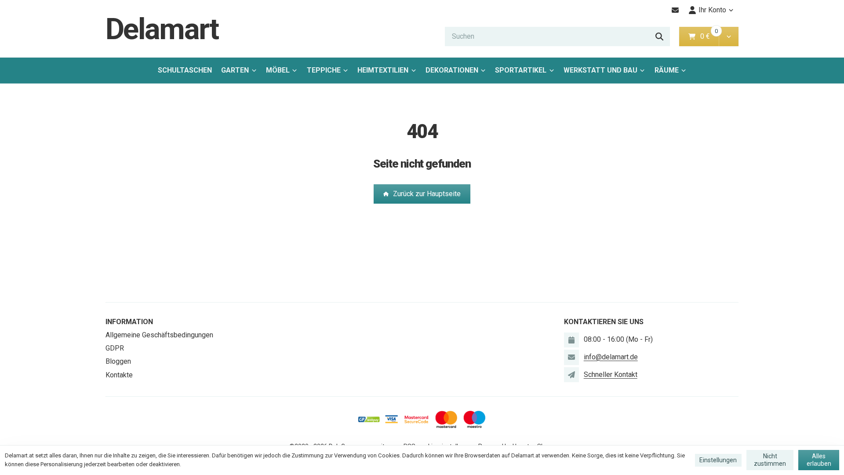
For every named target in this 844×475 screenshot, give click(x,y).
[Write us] (571, 374)
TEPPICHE (324, 70)
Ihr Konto (712, 10)
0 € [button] (708, 36)
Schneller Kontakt (610, 374)
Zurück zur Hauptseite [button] (427, 194)
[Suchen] (659, 36)
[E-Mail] (675, 10)
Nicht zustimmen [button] (770, 460)
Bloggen (118, 361)
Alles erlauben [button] (819, 460)
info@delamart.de (611, 357)
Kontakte (119, 375)
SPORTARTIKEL (520, 70)
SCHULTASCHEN (185, 70)
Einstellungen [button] (718, 460)
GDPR (115, 348)
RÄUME (667, 70)
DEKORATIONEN (452, 70)
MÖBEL (278, 70)
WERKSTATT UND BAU (600, 70)
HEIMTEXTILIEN (382, 70)
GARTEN (235, 70)
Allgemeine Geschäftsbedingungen (159, 335)
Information (129, 322)
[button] (728, 36)
